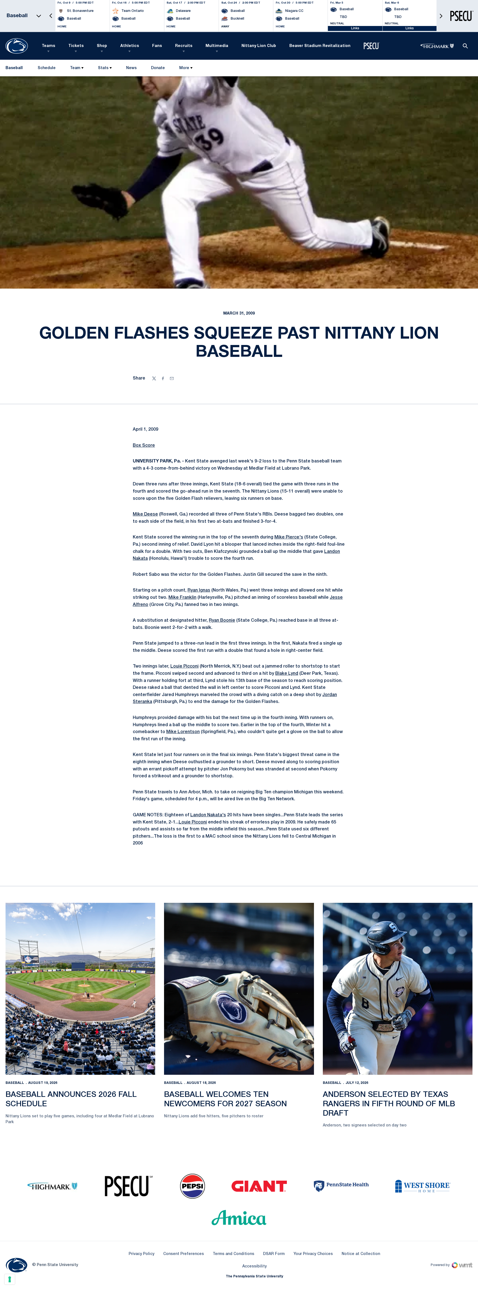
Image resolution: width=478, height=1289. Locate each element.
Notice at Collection (361, 1254)
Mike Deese (145, 514)
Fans (157, 46)
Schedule (47, 68)
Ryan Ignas (199, 590)
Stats (103, 68)
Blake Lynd (286, 674)
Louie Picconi (184, 666)
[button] (50, 16)
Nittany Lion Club (258, 46)
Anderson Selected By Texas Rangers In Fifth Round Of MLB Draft (389, 1104)
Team (75, 68)
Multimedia (217, 46)
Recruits (183, 46)
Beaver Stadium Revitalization (319, 46)
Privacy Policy (141, 1254)
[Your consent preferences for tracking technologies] (9, 1279)
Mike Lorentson (183, 732)
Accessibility (254, 1266)
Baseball (15, 1082)
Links (355, 28)
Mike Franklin (182, 598)
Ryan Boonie (222, 621)
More (184, 68)
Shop (102, 46)
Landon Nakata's (208, 815)
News (131, 68)
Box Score (144, 446)
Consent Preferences (183, 1254)
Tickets (76, 46)
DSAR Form (274, 1254)
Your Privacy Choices (313, 1254)
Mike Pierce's (288, 537)
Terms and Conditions (233, 1254)
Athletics (129, 46)
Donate (158, 69)
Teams (48, 46)
